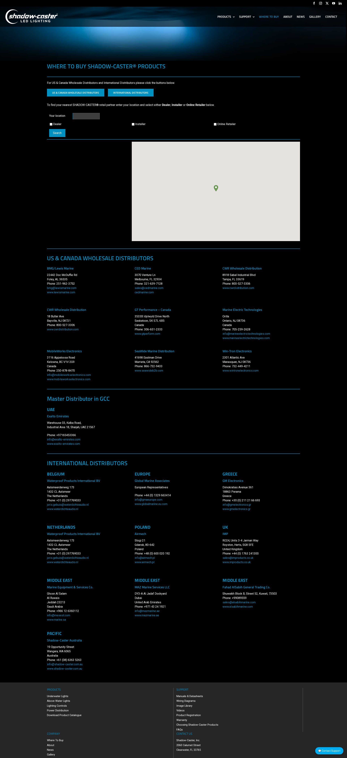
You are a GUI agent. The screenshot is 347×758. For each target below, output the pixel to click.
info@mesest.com (58, 615)
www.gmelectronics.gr (236, 509)
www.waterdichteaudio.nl (62, 509)
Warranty (181, 720)
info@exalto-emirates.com (63, 439)
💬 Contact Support (329, 750)
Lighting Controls (57, 705)
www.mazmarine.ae (147, 615)
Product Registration (188, 715)
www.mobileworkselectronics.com (68, 379)
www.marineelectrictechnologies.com (246, 338)
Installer (140, 124)
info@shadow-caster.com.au (65, 664)
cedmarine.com (144, 292)
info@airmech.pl (145, 558)
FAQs (179, 729)
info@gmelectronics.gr (236, 504)
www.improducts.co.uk (236, 562)
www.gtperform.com (147, 333)
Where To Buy (55, 740)
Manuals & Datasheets (189, 696)
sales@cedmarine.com (149, 288)
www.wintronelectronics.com (240, 370)
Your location (57, 115)
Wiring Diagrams (186, 701)
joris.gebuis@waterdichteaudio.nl (68, 504)
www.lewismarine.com (61, 292)
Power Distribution (58, 710)
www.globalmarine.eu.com (151, 504)
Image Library (184, 705)
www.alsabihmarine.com (237, 606)
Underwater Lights (57, 696)
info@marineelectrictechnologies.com (246, 333)
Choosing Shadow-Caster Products (197, 724)
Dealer (57, 124)
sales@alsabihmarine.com (239, 602)
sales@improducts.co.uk (237, 558)
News (50, 749)
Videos (180, 710)
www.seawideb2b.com (149, 370)
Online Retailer (226, 124)
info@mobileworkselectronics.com (69, 375)
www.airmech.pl (144, 562)
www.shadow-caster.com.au (64, 668)
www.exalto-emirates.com (63, 444)
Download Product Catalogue (64, 715)
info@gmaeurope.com (148, 499)
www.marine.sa (56, 619)
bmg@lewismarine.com (61, 288)
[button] (216, 188)
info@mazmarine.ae (147, 611)
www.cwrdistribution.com (238, 288)
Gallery (51, 754)
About (50, 745)
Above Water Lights (58, 701)
